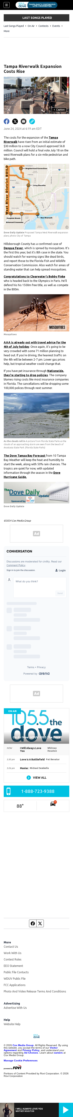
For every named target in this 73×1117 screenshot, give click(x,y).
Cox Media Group (23, 1045)
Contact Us (11, 946)
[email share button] (23, 121)
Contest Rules (12, 959)
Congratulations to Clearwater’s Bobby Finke (34, 276)
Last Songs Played (14, 26)
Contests (43, 26)
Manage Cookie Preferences (21, 1060)
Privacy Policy (31, 1050)
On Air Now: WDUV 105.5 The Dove (36, 737)
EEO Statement (13, 965)
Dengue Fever (13, 248)
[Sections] (7, 5)
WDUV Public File (15, 978)
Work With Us (12, 953)
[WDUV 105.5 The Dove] (36, 5)
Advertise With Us (15, 1007)
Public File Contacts (16, 972)
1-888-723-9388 (38, 791)
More (7, 31)
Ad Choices (31, 1052)
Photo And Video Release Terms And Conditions (35, 991)
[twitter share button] (15, 121)
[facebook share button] (6, 121)
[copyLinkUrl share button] (32, 121)
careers (58, 1052)
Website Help (12, 1024)
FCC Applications (15, 985)
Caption (59, 109)
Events (56, 26)
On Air (31, 26)
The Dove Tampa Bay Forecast (25, 455)
